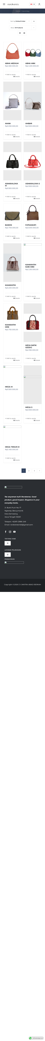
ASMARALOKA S (32, 184)
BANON (8, 225)
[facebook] (6, 532)
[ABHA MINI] (33, 51)
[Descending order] (34, 21)
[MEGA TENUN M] (12, 435)
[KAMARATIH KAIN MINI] (33, 252)
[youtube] (14, 532)
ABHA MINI (30, 63)
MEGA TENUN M (12, 447)
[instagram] (10, 532)
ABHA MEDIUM (11, 63)
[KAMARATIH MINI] (12, 313)
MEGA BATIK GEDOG (31, 346)
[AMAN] (12, 101)
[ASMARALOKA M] (12, 161)
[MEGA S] (33, 385)
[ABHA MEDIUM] (12, 51)
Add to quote (11, 74)
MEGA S (28, 407)
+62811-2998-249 (19, 522)
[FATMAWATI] (33, 213)
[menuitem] (32, 4)
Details (17, 76)
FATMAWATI (30, 225)
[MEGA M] (12, 375)
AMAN (8, 123)
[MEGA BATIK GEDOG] (33, 323)
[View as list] (24, 33)
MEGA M (9, 387)
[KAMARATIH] (12, 262)
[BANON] (12, 213)
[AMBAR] (33, 101)
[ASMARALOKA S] (33, 161)
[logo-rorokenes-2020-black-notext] (13, 3)
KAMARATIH (10, 285)
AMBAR (28, 123)
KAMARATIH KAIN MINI (30, 266)
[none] (32, 4)
